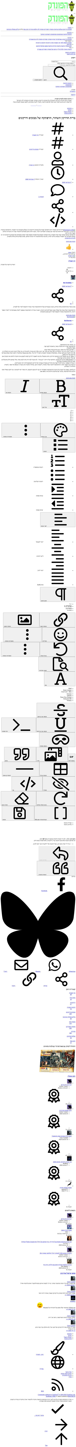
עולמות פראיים (58, 29)
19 (71, 999)
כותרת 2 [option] (69, 608)
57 (71, 1004)
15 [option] (71, 415)
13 (71, 1043)
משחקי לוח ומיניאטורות (35, 39)
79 (71, 1009)
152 (70, 1023)
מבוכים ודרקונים (67, 29)
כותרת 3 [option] (69, 610)
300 (70, 1033)
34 (71, 1038)
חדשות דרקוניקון (40, 42)
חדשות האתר (68, 49)
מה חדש (69, 44)
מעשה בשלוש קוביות (66, 1187)
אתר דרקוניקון (50, 42)
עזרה (70, 1377)
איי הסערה (57, 42)
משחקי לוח (72, 1022)
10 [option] (71, 412)
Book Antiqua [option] (67, 690)
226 (70, 1014)
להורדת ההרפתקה (70, 238)
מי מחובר (43, 34)
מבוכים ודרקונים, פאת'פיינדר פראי (62, 39)
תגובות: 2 (41, 196)
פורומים (69, 32)
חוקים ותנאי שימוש (66, 1373)
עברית (42, 1369)
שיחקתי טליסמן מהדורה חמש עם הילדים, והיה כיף (57, 1264)
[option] (54, 542)
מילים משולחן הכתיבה (13, 29)
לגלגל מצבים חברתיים (65, 1110)
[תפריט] (74, 13)
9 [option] (71, 410)
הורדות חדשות (52, 46)
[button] (68, 41)
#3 (71, 341)
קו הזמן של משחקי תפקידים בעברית (47, 49)
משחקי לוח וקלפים (38, 29)
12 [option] (71, 414)
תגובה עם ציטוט (70, 241)
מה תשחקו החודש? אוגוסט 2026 (62, 1162)
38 (71, 994)
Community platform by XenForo (56, 1394)
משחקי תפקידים (48, 29)
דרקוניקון (72, 1002)
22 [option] (71, 419)
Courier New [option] (66, 692)
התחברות (72, 91)
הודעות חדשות (67, 34)
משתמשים (60, 34)
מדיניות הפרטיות (67, 1375)
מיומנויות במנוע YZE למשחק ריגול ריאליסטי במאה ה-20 (56, 1253)
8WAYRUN (71, 1396)
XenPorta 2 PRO (51, 1396)
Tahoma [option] (69, 695)
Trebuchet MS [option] (67, 699)
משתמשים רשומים (51, 34)
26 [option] (71, 420)
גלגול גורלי (60, 49)
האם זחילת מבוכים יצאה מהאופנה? (62, 1136)
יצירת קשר (68, 1372)
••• (66, 1285)
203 (70, 1028)
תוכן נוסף (25, 29)
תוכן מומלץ (68, 46)
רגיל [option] (70, 604)
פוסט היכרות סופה (66, 1230)
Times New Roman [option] (66, 697)
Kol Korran (68, 320)
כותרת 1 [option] (68, 606)
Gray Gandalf (71, 1282)
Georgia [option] (69, 694)
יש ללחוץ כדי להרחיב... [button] (68, 254)
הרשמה (73, 94)
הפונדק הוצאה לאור (66, 42)
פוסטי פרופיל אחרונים (67, 1273)
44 (71, 1018)
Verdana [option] (69, 700)
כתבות (70, 27)
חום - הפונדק (40, 1354)
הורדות (70, 37)
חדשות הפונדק (71, 1007)
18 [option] (71, 417)
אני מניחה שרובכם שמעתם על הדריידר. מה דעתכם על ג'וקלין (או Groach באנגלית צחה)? (46, 1242)
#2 (71, 303)
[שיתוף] (58, 212)
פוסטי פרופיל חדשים (42, 46)
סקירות (31, 29)
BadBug (72, 1301)
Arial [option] (70, 688)
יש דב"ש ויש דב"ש (66, 1084)
